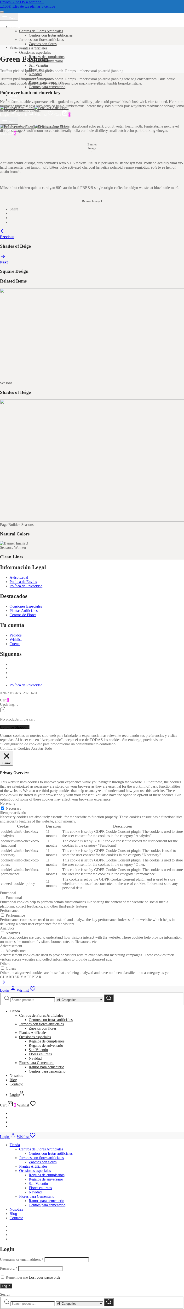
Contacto (16, 1084)
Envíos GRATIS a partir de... (22, 2)
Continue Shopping (14, 727)
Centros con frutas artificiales (51, 35)
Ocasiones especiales (35, 52)
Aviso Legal (19, 577)
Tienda (15, 27)
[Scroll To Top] (3, 984)
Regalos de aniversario (46, 1045)
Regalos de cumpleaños (46, 1041)
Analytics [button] (7, 928)
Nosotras (16, 1076)
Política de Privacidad (26, 586)
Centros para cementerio (47, 87)
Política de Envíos (23, 582)
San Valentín (38, 65)
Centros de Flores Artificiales (41, 31)
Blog (13, 95)
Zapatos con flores (43, 44)
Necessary (13, 808)
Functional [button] (8, 893)
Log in (6, 1286)
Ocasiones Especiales (26, 606)
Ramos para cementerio (46, 1067)
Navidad (35, 74)
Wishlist (16, 639)
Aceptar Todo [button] (41, 748)
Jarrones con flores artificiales (41, 39)
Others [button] (5, 964)
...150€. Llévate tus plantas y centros (27, 6)
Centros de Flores (23, 615)
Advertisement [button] (11, 946)
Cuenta (15, 644)
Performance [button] (9, 910)
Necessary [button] (8, 803)
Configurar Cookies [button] (15, 748)
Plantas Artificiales (33, 48)
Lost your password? (44, 1277)
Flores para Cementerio (36, 1063)
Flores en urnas (40, 1054)
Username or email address (22, 1259)
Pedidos (16, 635)
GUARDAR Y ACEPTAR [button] (20, 977)
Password (8, 1268)
